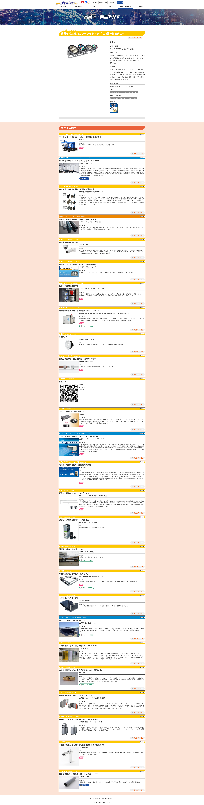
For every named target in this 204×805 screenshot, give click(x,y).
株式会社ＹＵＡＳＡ (110, 798)
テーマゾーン (94, 7)
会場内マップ (78, 7)
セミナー (109, 7)
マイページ (120, 2)
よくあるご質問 (103, 2)
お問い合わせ (112, 2)
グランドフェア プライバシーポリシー (97, 798)
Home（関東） (63, 7)
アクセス (140, 7)
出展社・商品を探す (125, 7)
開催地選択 (94, 2)
